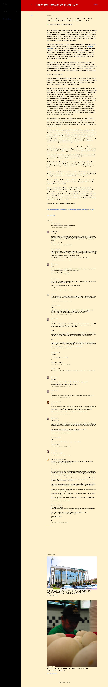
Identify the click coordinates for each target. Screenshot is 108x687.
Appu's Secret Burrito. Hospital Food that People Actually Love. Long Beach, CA (69, 592)
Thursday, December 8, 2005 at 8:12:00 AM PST (61, 244)
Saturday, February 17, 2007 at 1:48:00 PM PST (61, 464)
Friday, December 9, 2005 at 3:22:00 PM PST (60, 433)
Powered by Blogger (65, 682)
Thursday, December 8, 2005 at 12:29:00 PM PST (61, 289)
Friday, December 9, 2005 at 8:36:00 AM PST (60, 386)
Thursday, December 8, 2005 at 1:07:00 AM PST (61, 227)
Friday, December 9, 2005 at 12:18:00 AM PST (60, 364)
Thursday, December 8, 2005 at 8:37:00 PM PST (61, 348)
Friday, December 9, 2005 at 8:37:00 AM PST (60, 397)
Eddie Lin (53, 231)
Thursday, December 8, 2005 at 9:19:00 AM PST (61, 259)
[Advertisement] (72, 540)
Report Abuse (7, 19)
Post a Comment (51, 525)
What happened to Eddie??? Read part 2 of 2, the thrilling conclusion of (70, 209)
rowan (52, 450)
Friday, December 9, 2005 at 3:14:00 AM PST (60, 372)
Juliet (52, 294)
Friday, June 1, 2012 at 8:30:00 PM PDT (59, 522)
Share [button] (32, 15)
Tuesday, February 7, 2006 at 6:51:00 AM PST (60, 446)
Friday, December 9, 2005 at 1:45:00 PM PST (60, 414)
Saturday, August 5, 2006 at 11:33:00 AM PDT (61, 455)
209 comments (53, 673)
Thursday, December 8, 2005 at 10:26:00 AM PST (61, 274)
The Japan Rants (55, 505)
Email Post (52, 215)
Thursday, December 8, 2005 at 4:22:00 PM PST (61, 314)
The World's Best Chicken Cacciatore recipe (76, 382)
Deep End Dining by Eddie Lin (57, 4)
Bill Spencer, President (57, 459)
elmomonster (54, 401)
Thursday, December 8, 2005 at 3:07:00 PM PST (61, 301)
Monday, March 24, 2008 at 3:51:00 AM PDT (60, 500)
